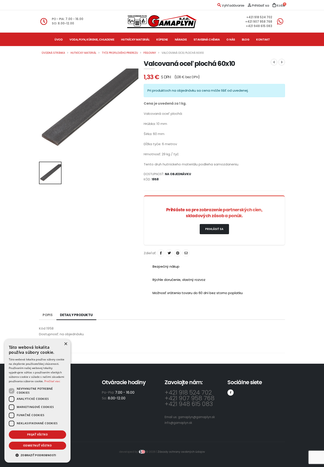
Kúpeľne (162, 39)
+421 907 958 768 (258, 22)
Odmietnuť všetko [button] (37, 445)
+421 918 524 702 (259, 17)
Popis (48, 315)
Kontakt (263, 39)
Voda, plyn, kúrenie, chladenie (91, 39)
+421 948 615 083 (259, 26)
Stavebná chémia (207, 39)
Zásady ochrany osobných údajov (181, 452)
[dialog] (37, 401)
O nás (230, 39)
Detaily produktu (76, 315)
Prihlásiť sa (214, 229)
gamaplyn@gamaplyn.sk (196, 417)
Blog (245, 39)
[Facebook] (230, 392)
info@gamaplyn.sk (178, 423)
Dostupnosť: (49, 334)
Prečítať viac (52, 381)
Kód (42, 328)
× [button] (65, 344)
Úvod (58, 39)
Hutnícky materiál (135, 39)
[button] (37, 455)
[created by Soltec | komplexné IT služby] (142, 452)
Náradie (181, 39)
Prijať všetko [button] (37, 434)
